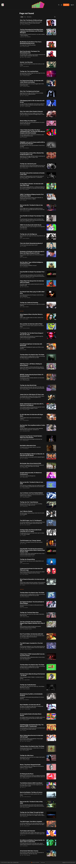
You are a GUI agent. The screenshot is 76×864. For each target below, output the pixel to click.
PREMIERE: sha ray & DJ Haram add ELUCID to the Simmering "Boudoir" (32, 143)
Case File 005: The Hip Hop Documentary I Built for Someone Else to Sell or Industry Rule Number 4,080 (32, 550)
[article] (38, 23)
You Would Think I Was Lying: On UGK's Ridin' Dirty (32, 292)
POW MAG (24, 200)
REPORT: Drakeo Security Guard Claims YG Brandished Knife (31, 375)
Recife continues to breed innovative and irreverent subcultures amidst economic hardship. (30, 627)
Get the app (43, 862)
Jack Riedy (25, 137)
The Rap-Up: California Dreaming (29, 302)
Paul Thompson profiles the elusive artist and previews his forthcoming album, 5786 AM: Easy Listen (32, 853)
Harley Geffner (26, 306)
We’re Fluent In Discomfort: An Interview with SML (32, 580)
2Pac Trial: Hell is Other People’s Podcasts (31, 111)
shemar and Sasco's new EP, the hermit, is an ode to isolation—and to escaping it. (32, 35)
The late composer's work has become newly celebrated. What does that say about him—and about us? (31, 429)
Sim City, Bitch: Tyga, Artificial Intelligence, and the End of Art (31, 263)
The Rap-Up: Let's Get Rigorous (28, 234)
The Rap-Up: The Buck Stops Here (29, 612)
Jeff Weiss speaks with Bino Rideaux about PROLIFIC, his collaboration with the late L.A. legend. (31, 198)
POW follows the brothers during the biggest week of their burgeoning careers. (32, 84)
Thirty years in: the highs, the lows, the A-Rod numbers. (31, 542)
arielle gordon (26, 46)
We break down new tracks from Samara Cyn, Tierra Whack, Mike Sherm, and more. (32, 687)
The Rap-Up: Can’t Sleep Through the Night (31, 812)
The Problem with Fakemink (27, 831)
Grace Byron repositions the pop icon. (27, 475)
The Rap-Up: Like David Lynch (28, 163)
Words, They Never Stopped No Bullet (30, 764)
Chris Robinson (26, 66)
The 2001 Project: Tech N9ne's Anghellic (31, 821)
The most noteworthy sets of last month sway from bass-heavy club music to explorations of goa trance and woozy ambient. (32, 805)
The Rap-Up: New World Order (28, 385)
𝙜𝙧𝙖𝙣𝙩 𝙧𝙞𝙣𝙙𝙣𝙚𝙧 (27, 679)
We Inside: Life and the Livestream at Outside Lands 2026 (32, 173)
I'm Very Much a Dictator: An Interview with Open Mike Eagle (31, 184)
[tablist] (26, 17)
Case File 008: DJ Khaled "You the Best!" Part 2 (32, 216)
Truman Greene (26, 719)
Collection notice (16, 862)
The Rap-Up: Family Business (28, 684)
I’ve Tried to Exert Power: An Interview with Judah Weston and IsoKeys (31, 81)
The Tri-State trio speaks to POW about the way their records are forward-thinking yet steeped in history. (32, 407)
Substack (63, 862)
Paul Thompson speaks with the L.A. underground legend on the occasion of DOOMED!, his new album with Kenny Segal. (32, 187)
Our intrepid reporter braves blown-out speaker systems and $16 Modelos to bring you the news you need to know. (32, 718)
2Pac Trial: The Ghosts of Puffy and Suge (31, 20)
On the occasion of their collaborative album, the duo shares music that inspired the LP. (32, 658)
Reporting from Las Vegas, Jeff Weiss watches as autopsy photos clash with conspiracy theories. (31, 93)
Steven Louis (25, 506)
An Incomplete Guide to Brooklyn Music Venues (30, 714)
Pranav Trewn (25, 178)
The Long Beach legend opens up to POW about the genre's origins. (32, 255)
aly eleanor (25, 607)
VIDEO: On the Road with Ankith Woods (30, 225)
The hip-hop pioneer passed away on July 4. (29, 245)
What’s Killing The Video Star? (28, 120)
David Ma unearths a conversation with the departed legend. (32, 457)
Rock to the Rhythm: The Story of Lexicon (31, 792)
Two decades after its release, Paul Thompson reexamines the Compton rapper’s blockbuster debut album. (32, 55)
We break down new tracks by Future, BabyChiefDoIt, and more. (32, 561)
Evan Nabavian (25, 448)
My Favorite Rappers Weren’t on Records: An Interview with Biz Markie (32, 454)
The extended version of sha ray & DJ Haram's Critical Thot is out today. (32, 146)
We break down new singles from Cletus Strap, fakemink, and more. (32, 236)
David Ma (26, 458)
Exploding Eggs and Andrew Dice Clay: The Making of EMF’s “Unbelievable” (31, 725)
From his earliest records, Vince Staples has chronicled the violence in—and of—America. (32, 767)
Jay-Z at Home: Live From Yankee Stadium (31, 493)
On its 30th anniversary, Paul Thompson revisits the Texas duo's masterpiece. (32, 295)
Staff (24, 515)
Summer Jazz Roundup (26, 62)
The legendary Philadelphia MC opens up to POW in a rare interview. (32, 348)
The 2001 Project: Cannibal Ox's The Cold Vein (31, 643)
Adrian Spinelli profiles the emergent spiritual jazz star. (31, 439)
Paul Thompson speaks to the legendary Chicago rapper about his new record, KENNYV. (31, 739)
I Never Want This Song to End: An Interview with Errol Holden (32, 281)
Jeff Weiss (28, 24)
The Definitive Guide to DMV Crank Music (31, 783)
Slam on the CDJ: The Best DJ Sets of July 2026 (31, 205)
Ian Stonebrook (28, 398)
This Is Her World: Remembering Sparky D (31, 243)
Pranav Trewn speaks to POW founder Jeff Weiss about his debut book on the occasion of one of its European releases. (32, 367)
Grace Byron (25, 477)
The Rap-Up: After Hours (26, 755)
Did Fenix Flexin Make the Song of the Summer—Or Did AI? (32, 674)
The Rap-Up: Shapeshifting (27, 559)
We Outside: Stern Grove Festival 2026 (30, 463)
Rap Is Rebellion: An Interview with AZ (30, 704)
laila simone (25, 768)
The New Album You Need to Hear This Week (32, 354)
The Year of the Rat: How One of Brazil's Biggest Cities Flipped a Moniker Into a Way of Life (32, 623)
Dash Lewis (26, 286)
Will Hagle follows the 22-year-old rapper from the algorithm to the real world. (32, 227)
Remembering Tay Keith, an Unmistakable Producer (31, 694)
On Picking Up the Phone (26, 774)
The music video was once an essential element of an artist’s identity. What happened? (32, 123)
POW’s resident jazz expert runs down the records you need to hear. (32, 64)
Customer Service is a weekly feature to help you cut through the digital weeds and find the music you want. (32, 357)
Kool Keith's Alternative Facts (28, 445)
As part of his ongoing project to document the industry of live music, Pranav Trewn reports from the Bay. (32, 466)
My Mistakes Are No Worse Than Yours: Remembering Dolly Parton (31, 42)
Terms (11, 862)
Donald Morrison (26, 238)
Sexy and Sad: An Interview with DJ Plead (31, 324)
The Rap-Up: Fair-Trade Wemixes (29, 502)
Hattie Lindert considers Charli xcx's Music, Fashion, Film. (31, 317)
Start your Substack (35, 862)
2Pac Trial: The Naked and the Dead (29, 91)
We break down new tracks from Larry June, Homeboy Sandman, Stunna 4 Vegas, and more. (31, 504)
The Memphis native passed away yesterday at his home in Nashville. (32, 698)
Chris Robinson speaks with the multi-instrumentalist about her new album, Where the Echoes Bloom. (32, 636)
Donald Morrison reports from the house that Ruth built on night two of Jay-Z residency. (32, 495)
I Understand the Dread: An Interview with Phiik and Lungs (31, 569)
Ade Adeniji (25, 257)
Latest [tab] (22, 16)
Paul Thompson (28, 36)
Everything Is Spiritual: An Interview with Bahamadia (31, 344)
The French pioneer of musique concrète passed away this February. (32, 605)
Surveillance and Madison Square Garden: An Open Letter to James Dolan (32, 840)
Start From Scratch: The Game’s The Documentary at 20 (30, 52)
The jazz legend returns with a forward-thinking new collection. (30, 418)
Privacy (9, 862)
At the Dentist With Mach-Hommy (29, 851)
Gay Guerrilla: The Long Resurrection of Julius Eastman (32, 426)
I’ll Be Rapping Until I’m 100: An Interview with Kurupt (32, 101)
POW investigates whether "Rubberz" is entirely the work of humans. (32, 677)
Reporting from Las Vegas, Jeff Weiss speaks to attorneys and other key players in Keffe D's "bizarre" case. (32, 157)
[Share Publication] (61, 5)
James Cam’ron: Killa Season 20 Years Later (32, 394)
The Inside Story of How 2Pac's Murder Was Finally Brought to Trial (32, 153)
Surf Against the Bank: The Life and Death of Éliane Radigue (32, 602)
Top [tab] (25, 16)
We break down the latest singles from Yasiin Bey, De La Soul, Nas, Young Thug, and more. (32, 73)
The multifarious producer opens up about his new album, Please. (32, 326)
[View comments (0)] (29, 26)
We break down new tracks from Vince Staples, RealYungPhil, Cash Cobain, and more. (32, 757)
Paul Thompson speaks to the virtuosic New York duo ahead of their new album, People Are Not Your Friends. (32, 572)
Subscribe (66, 4)
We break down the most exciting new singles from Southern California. (32, 305)
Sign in (72, 4)
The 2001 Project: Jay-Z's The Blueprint (31, 520)
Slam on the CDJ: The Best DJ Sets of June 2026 (31, 483)
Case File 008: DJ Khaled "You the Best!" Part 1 (32, 272)
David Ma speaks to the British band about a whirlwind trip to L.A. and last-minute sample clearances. (32, 728)
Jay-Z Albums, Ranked (26, 511)
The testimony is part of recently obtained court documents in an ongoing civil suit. (32, 378)
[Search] (59, 5)
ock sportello (25, 266)
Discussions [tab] (29, 16)
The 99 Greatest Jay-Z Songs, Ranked (30, 540)
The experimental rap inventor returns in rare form (30, 447)
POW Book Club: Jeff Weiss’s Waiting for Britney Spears (31, 364)
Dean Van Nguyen (27, 796)
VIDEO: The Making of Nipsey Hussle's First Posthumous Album (32, 195)
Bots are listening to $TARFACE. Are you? (28, 265)
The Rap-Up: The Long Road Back (29, 71)
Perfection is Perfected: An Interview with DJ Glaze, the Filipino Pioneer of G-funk (32, 252)
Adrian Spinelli (26, 440)
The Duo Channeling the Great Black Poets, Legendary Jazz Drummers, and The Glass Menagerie (31, 31)
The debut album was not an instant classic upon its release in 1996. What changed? (32, 533)
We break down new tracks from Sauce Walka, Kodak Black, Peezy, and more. (32, 615)
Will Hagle (25, 229)
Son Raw (24, 535)
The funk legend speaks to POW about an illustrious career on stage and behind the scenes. (32, 135)
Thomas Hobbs (27, 106)
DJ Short (24, 246)
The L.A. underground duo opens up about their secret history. (31, 794)
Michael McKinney (26, 328)
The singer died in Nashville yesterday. (28, 45)
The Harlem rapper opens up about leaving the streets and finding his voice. (32, 284)
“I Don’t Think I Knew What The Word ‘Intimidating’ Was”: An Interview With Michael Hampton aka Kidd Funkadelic (32, 131)
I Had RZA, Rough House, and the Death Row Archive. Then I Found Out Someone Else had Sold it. (32, 554)
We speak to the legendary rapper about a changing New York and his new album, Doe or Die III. (31, 707)
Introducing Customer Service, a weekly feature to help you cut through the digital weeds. (32, 748)
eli (25, 787)
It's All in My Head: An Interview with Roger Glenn (31, 415)
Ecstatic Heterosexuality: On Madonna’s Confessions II (31, 473)
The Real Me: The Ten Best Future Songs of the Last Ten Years (31, 333)
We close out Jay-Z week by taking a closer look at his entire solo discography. (32, 513)
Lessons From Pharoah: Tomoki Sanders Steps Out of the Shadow (31, 436)
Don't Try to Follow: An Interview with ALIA (31, 634)
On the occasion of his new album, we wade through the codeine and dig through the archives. (31, 337)
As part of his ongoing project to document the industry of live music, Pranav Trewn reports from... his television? (32, 177)
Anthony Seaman (26, 75)
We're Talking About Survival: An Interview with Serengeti (31, 736)
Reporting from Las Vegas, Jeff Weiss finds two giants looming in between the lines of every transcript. (31, 22)
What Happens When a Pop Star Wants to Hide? (31, 315)
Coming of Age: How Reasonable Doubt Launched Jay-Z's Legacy (30, 530)
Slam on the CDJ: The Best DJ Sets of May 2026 (31, 802)
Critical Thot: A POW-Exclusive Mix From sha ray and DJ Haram (32, 654)
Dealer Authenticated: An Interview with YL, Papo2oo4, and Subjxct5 (32, 404)
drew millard (26, 825)
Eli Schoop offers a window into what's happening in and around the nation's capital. (31, 785)
